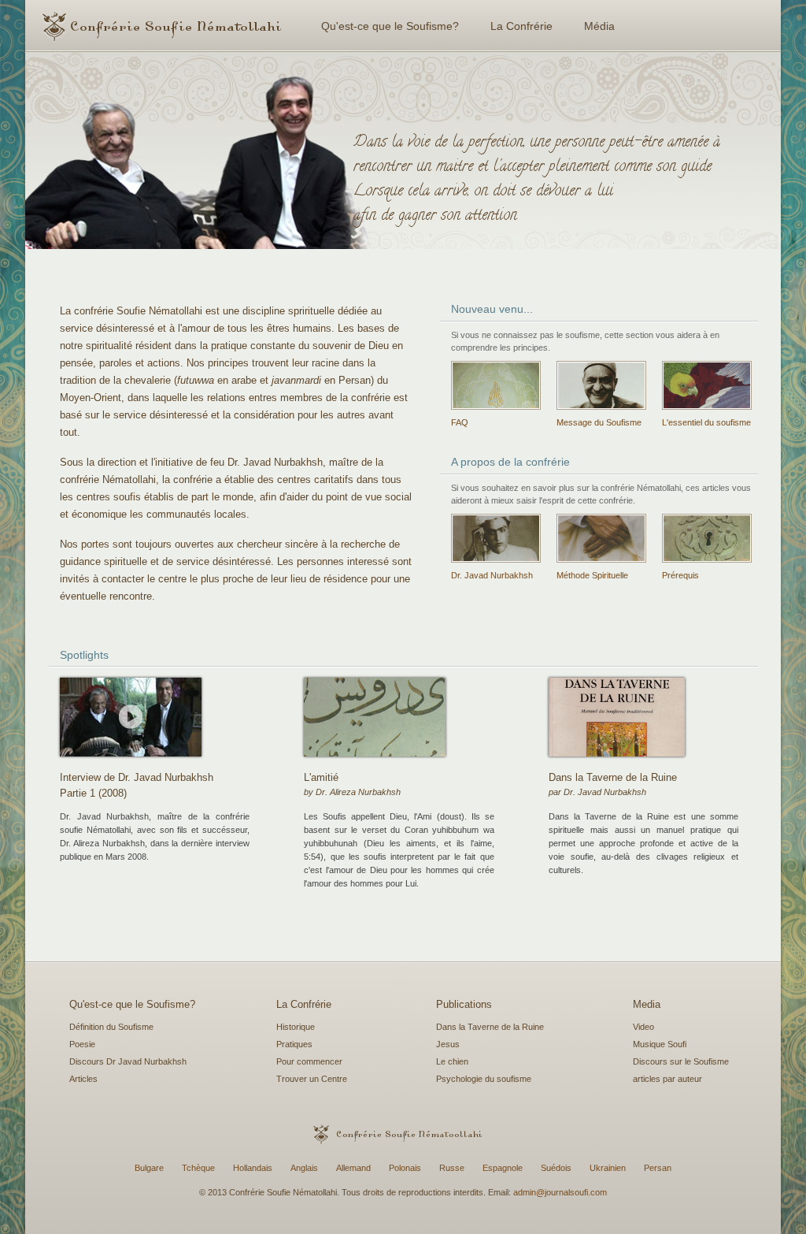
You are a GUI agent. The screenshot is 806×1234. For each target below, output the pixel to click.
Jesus (448, 1044)
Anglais (304, 1168)
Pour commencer (309, 1061)
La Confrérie (521, 26)
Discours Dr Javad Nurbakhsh (128, 1061)
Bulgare (149, 1168)
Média (599, 26)
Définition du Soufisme (111, 1026)
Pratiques (294, 1044)
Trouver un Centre (311, 1078)
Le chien (452, 1061)
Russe (451, 1168)
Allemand (353, 1168)
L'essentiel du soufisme (706, 422)
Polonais (405, 1168)
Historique (295, 1026)
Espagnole (502, 1168)
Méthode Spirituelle (592, 575)
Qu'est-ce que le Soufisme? (390, 26)
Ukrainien (608, 1168)
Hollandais (252, 1168)
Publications (464, 1004)
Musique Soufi (659, 1044)
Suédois (556, 1168)
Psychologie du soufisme (483, 1078)
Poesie (82, 1044)
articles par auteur (667, 1078)
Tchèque (198, 1168)
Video (643, 1026)
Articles (83, 1078)
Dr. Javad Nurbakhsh (492, 575)
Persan (657, 1168)
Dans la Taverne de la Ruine (490, 1026)
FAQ (459, 422)
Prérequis (680, 575)
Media (646, 1004)
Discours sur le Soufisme (681, 1061)
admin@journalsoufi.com (560, 1192)
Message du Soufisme (598, 422)
